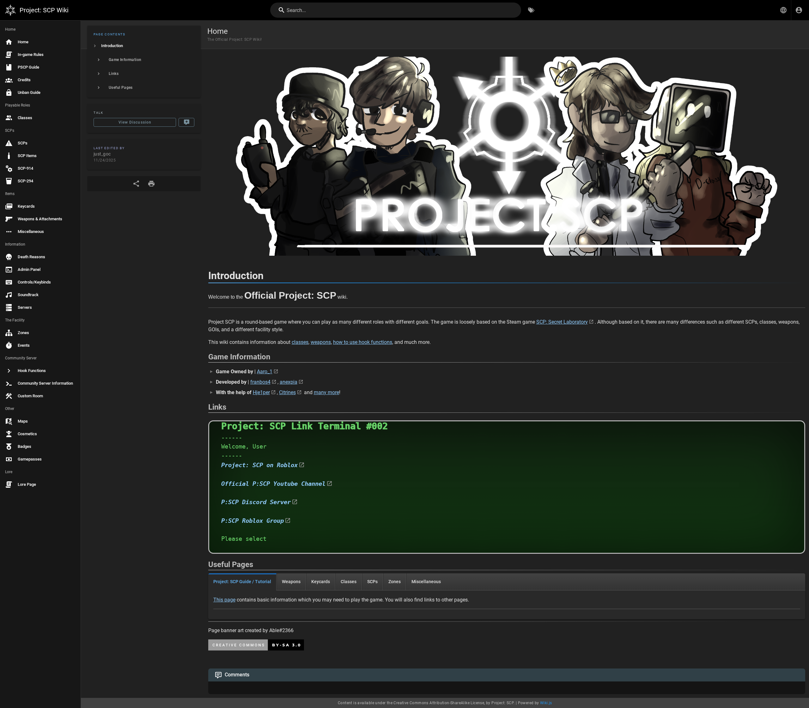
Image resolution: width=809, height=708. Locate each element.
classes (300, 342)
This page (224, 600)
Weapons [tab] (291, 581)
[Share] (136, 183)
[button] (783, 10)
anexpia (288, 382)
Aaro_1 (264, 372)
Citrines (287, 392)
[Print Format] (151, 183)
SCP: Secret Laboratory (562, 322)
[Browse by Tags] (531, 10)
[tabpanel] (506, 604)
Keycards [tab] (320, 581)
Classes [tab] (348, 581)
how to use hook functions (362, 342)
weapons (321, 342)
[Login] (798, 10)
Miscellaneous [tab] (426, 581)
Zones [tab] (394, 581)
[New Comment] (186, 122)
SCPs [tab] (372, 581)
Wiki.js (546, 703)
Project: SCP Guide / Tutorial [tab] (242, 581)
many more (326, 392)
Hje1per (261, 392)
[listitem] (144, 46)
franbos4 (260, 382)
